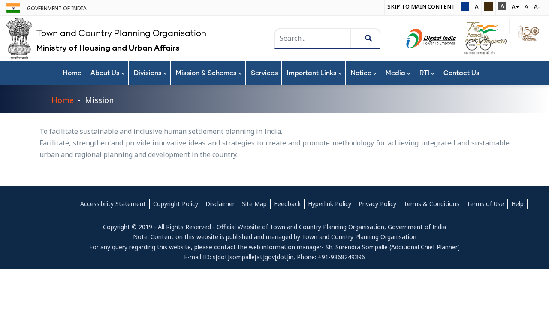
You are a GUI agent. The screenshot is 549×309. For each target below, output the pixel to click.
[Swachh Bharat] (485, 46)
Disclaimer (220, 204)
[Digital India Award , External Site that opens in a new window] (431, 38)
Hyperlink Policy (329, 204)
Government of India (57, 8)
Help (517, 204)
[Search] (362, 38)
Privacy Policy (377, 204)
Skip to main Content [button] (421, 6)
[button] (465, 7)
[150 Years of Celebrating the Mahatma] (526, 33)
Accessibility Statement (113, 204)
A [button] (477, 6)
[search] (338, 38)
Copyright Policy (175, 204)
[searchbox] (313, 38)
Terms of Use (485, 204)
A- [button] (537, 6)
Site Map (254, 204)
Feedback (287, 204)
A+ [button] (515, 6)
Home (62, 100)
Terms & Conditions (431, 204)
